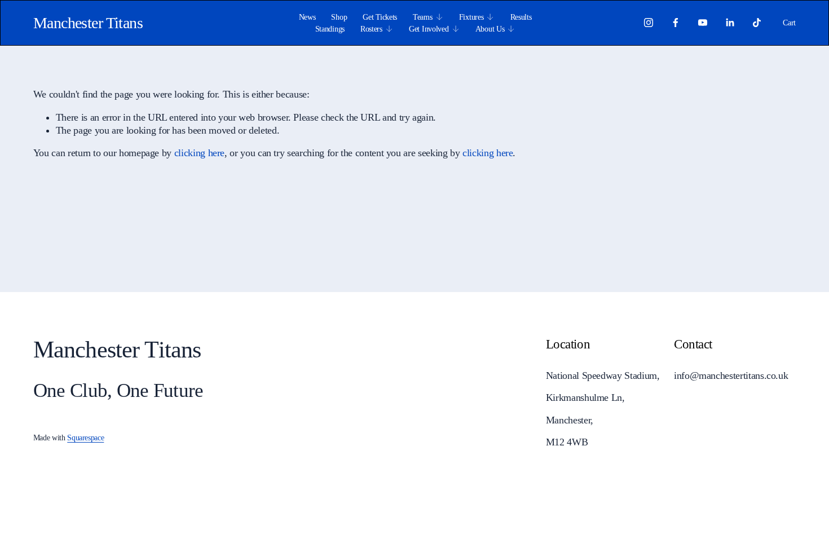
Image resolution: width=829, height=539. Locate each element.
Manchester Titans (88, 23)
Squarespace (85, 437)
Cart (789, 22)
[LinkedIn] (729, 22)
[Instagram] (648, 22)
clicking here (199, 152)
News (307, 16)
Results (521, 16)
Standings (330, 28)
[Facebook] (675, 22)
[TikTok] (756, 22)
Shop (339, 16)
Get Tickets (380, 16)
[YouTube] (702, 22)
